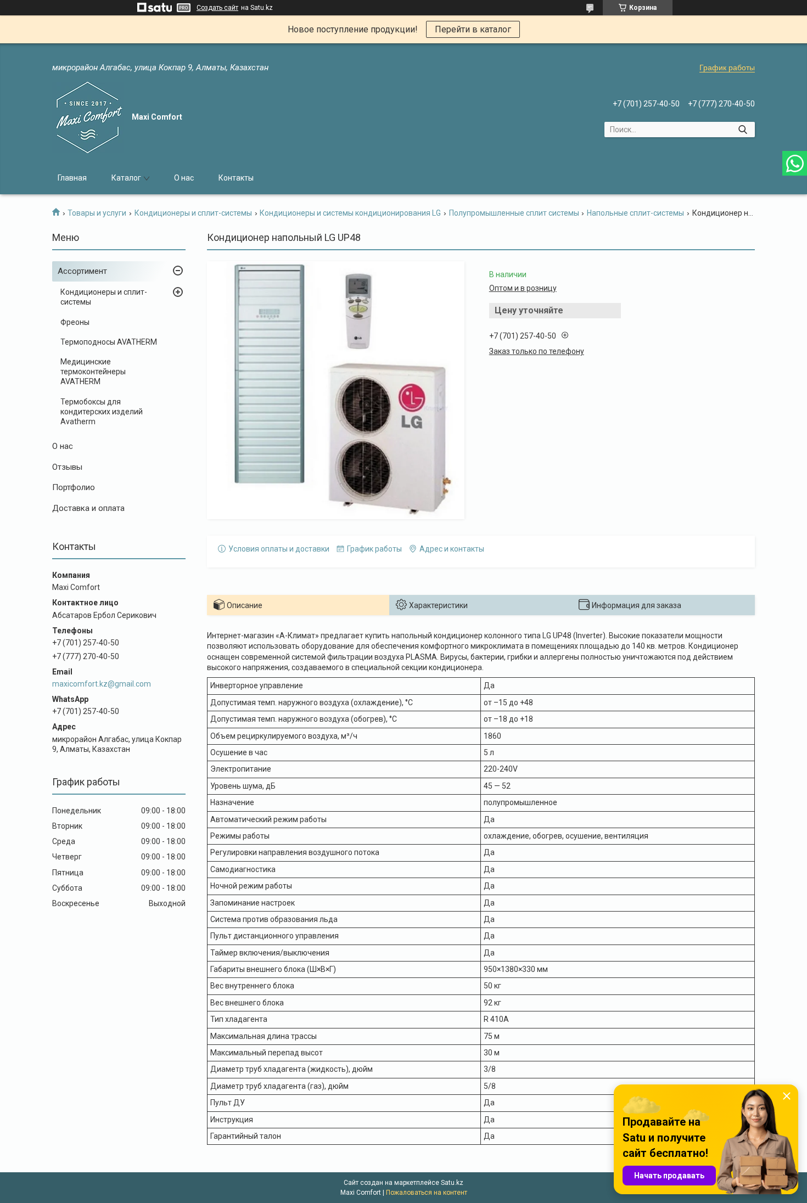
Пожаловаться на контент (426, 1192)
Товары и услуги (97, 213)
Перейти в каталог (473, 29)
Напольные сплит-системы (635, 213)
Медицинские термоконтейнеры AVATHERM (93, 371)
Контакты (236, 177)
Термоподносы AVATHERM (108, 342)
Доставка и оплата (88, 508)
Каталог (126, 177)
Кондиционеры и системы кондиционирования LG (350, 213)
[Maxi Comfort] (88, 117)
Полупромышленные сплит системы (514, 213)
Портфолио (73, 487)
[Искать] (742, 129)
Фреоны (74, 322)
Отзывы (67, 467)
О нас (184, 177)
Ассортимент (82, 271)
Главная (72, 177)
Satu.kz (452, 1183)
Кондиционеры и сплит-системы (193, 213)
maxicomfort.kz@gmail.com (101, 683)
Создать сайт (217, 8)
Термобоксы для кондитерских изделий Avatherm (101, 411)
